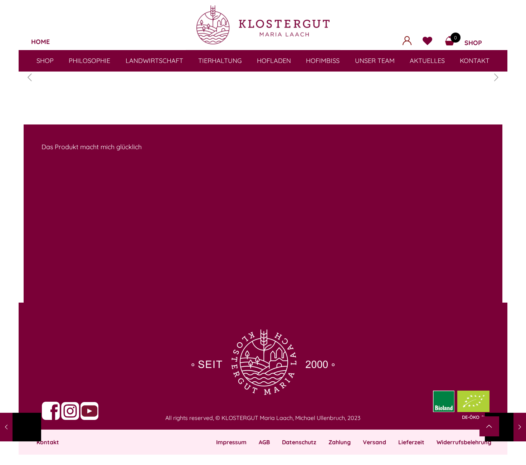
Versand (374, 442)
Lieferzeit (411, 442)
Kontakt (47, 442)
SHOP (473, 43)
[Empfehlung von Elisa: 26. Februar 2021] (20, 427)
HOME (40, 42)
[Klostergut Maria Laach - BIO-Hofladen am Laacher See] (263, 25)
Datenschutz (299, 442)
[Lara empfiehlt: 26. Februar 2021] (505, 427)
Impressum (231, 442)
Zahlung (339, 442)
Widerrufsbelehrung (464, 442)
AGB (264, 442)
